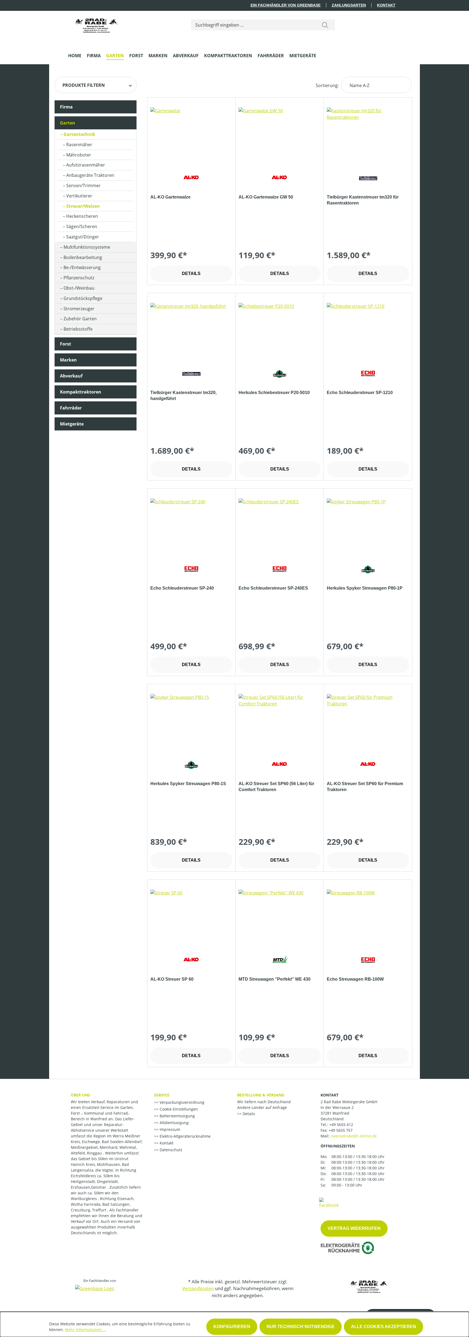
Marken (68, 360)
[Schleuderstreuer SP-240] (191, 525)
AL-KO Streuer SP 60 (172, 979)
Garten (67, 123)
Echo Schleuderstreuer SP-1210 (360, 392)
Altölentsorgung (174, 1122)
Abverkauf (71, 376)
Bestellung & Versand (260, 1095)
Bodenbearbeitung (83, 257)
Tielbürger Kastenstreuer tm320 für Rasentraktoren (363, 200)
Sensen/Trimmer (83, 185)
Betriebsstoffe (78, 329)
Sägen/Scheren (81, 226)
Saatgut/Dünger (82, 237)
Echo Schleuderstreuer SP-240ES (273, 588)
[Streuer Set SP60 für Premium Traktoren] (368, 721)
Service (161, 1095)
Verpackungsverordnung (181, 1102)
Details (191, 273)
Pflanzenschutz (79, 278)
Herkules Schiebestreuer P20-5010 (274, 392)
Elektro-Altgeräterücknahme (185, 1136)
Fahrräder (71, 408)
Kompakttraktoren (80, 392)
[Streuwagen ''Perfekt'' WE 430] (280, 917)
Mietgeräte (72, 424)
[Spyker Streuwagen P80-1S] (191, 721)
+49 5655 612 (341, 1124)
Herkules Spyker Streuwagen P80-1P (365, 588)
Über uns (80, 1095)
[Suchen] (325, 25)
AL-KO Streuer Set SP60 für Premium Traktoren (365, 786)
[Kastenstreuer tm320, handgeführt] (191, 330)
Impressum (169, 1129)
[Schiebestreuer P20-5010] (280, 330)
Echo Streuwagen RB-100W (355, 979)
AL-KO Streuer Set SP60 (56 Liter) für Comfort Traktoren (276, 786)
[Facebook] (329, 1202)
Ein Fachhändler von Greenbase (286, 5)
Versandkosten (198, 1288)
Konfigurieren (231, 1326)
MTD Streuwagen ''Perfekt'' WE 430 (274, 979)
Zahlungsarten (349, 5)
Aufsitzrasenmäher (85, 165)
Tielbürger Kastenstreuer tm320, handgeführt (183, 395)
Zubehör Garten (80, 319)
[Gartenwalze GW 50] (280, 134)
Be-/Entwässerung (82, 267)
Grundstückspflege (83, 298)
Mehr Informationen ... (85, 1329)
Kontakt (386, 5)
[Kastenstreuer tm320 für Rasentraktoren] (368, 134)
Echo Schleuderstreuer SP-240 (182, 588)
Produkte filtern (83, 85)
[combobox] (253, 25)
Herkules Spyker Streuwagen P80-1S (188, 783)
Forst (65, 344)
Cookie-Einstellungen (178, 1109)
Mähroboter (78, 155)
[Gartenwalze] (191, 134)
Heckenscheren (82, 216)
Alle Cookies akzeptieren (383, 1326)
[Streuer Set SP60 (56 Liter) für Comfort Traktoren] (280, 721)
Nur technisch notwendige (301, 1326)
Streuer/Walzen (83, 206)
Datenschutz (170, 1149)
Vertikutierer (79, 196)
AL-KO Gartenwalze (170, 197)
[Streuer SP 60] (191, 917)
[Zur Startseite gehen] (96, 24)
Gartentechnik (79, 134)
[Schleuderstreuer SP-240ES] (280, 525)
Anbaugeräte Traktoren (90, 175)
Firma (66, 107)
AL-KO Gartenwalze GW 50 (266, 197)
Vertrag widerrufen (354, 1228)
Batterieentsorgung (177, 1115)
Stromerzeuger (79, 309)
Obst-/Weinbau (79, 288)
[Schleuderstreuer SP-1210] (368, 330)
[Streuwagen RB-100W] (368, 917)
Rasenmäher (79, 145)
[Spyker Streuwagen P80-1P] (368, 525)
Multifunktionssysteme (87, 247)
